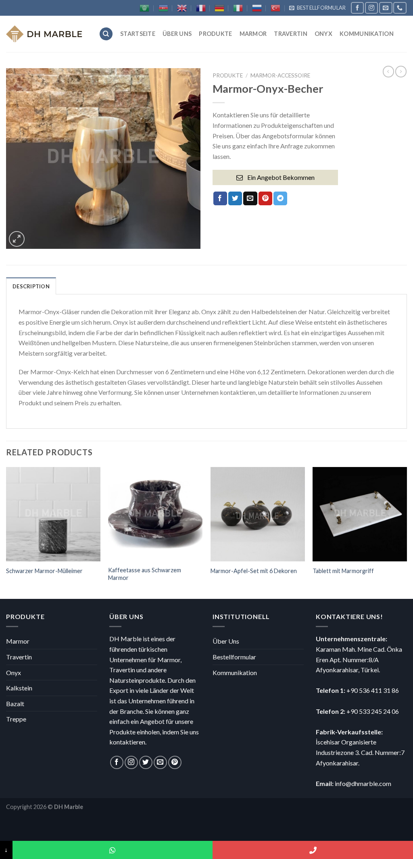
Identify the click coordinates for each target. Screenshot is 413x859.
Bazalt (15, 703)
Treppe (16, 719)
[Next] (406, 532)
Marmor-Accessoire (280, 75)
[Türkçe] (275, 8)
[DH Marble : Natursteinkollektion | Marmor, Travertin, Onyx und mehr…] (46, 33)
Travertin (290, 33)
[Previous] (6, 532)
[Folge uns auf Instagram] (371, 8)
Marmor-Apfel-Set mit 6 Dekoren (254, 570)
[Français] (201, 8)
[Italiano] (238, 8)
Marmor (253, 33)
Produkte (215, 33)
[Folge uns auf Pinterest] (174, 762)
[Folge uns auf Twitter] (145, 762)
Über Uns (177, 33)
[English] (182, 8)
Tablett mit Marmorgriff (343, 570)
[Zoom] (17, 239)
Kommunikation (367, 33)
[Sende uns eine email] (385, 8)
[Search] (106, 34)
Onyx (323, 33)
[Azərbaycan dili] (163, 8)
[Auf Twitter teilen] (235, 198)
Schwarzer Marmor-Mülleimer (44, 570)
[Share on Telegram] (280, 198)
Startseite (137, 33)
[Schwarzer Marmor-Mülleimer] (53, 514)
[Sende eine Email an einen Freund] (250, 198)
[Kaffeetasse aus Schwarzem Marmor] (155, 514)
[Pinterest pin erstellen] (265, 198)
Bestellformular (234, 657)
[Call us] (399, 8)
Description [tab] (31, 286)
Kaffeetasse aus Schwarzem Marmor (144, 574)
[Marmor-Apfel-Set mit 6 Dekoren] (258, 514)
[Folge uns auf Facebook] (357, 8)
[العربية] (144, 8)
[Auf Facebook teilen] (220, 198)
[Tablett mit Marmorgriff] (360, 514)
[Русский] (257, 8)
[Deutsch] (219, 8)
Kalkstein (19, 688)
